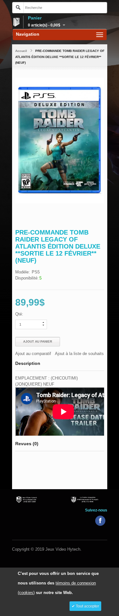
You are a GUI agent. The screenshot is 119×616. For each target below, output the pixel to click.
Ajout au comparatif (33, 353)
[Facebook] (100, 521)
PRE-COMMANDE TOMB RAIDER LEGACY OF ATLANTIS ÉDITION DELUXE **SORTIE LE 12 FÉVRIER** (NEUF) (59, 56)
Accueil (21, 51)
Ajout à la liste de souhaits (79, 353)
